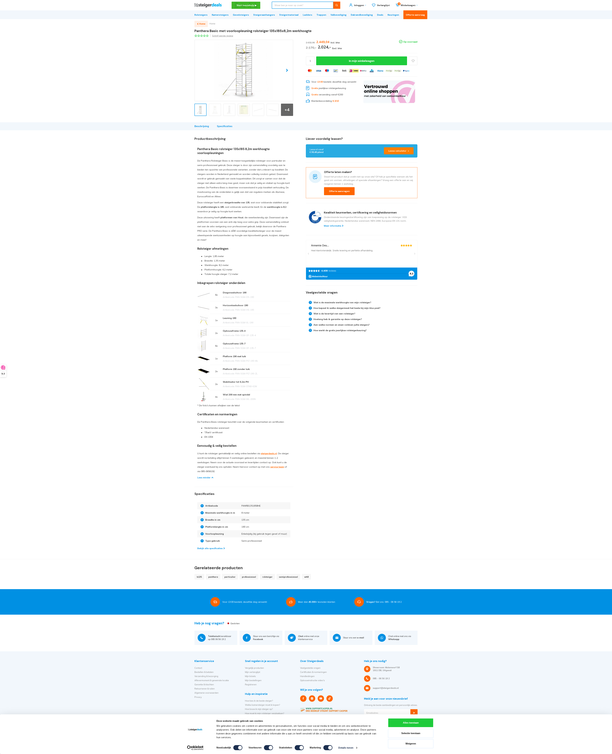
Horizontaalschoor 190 (235, 305)
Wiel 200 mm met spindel (236, 394)
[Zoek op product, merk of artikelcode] (336, 5)
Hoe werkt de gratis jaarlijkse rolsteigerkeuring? (340, 330)
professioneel (249, 577)
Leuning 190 (229, 318)
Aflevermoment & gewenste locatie (211, 680)
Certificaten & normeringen (313, 672)
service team (277, 466)
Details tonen (345, 747)
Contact (198, 668)
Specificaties (224, 126)
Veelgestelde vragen (310, 668)
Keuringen (393, 14)
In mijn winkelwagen (361, 61)
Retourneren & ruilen (204, 688)
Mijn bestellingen (253, 680)
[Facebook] (303, 698)
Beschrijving (201, 126)
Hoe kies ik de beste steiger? (259, 700)
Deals (380, 14)
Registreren (251, 684)
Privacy (198, 697)
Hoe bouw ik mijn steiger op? (259, 709)
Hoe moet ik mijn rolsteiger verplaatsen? (264, 713)
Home (212, 23)
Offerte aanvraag (415, 14)
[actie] (389, 92)
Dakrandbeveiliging (362, 14)
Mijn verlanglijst (252, 672)
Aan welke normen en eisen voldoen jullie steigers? (341, 324)
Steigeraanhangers (264, 14)
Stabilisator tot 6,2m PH (236, 381)
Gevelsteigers (241, 14)
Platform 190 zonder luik (236, 369)
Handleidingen (307, 676)
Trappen (321, 14)
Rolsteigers (201, 14)
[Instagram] (312, 698)
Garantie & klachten (204, 684)
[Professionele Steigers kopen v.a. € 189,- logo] (208, 5)
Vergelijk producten (254, 668)
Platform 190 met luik (234, 356)
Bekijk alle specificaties (210, 548)
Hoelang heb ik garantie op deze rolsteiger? (337, 319)
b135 (199, 577)
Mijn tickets (250, 676)
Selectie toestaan (410, 733)
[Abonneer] (414, 712)
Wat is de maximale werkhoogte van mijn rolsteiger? (342, 302)
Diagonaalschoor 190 (234, 292)
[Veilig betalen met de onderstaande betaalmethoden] (310, 70)
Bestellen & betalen (204, 672)
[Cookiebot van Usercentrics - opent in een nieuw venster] (195, 747)
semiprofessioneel (288, 577)
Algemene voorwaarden (206, 692)
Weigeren (410, 743)
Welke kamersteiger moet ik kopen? (262, 705)
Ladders (307, 14)
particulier (230, 577)
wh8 (306, 577)
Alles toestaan (411, 722)
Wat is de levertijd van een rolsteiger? (334, 313)
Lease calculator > (398, 150)
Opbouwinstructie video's (312, 680)
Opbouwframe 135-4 (234, 330)
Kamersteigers (220, 14)
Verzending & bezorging (206, 676)
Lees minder (204, 477)
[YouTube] (321, 698)
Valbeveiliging (338, 14)
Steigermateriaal (289, 14)
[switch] (268, 747)
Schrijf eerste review (222, 35)
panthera (213, 577)
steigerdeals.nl (269, 453)
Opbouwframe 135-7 (234, 343)
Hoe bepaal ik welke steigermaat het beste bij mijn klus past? (346, 308)
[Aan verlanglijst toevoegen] (413, 60)
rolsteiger (267, 577)
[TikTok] (329, 698)
